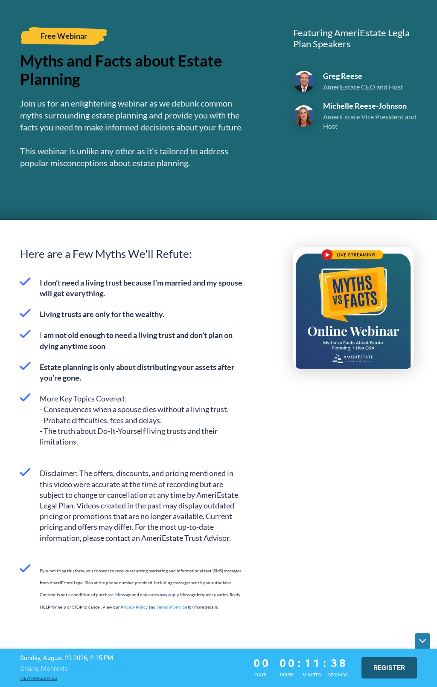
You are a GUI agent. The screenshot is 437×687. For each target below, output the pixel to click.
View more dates (38, 678)
